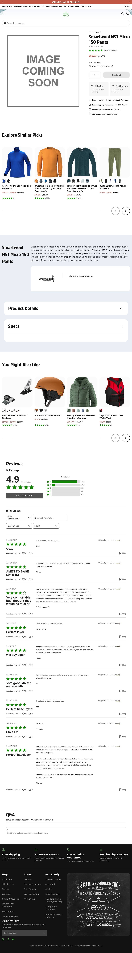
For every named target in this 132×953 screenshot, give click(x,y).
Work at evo (29, 899)
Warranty (6, 894)
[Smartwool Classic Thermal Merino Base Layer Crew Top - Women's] (82, 162)
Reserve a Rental (36, 6)
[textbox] (66, 825)
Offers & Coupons (10, 899)
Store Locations (53, 879)
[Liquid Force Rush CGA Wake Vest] (115, 392)
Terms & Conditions (82, 945)
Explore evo (86, 6)
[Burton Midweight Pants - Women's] (115, 162)
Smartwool (95, 32)
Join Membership (71, 6)
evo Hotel (50, 884)
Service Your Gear (54, 6)
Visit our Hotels (20, 6)
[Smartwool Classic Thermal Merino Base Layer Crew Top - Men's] (50, 162)
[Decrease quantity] (91, 75)
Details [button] (124, 105)
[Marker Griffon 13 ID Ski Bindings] (17, 392)
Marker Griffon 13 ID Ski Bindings (14, 417)
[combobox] (66, 23)
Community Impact (33, 884)
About (28, 874)
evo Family (52, 874)
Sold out (116, 75)
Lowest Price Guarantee (8, 905)
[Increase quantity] (98, 75)
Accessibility (97, 945)
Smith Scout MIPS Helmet (48, 416)
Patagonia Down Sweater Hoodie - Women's (81, 417)
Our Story (28, 879)
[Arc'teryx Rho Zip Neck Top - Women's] (17, 162)
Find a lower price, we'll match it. (80, 861)
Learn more (43, 833)
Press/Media (30, 889)
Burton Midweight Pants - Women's (113, 187)
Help (5, 874)
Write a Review (24, 496)
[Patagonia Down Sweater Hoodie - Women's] (82, 392)
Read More (48, 777)
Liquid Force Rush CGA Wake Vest (111, 417)
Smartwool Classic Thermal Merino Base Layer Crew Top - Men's (49, 188)
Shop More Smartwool (81, 276)
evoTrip (48, 889)
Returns (5, 889)
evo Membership (32, 894)
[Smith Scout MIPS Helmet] (50, 392)
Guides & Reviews (10, 916)
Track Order (7, 879)
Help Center (8, 911)
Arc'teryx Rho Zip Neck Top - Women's (17, 187)
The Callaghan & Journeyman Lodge (54, 900)
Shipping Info (8, 884)
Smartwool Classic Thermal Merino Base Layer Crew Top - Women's (82, 188)
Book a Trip (7, 6)
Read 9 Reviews (110, 50)
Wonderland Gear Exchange (53, 916)
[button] (65, 481)
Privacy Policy (66, 945)
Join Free (124, 100)
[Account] (122, 13)
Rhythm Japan (52, 894)
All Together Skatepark (51, 908)
